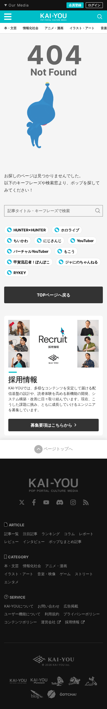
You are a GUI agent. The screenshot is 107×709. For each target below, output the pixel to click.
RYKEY (19, 272)
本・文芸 (11, 566)
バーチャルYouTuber (31, 251)
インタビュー (34, 541)
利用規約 (52, 614)
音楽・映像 (46, 574)
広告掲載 (71, 606)
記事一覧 (11, 533)
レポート (86, 533)
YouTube (46, 502)
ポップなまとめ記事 (65, 541)
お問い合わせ (48, 606)
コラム (69, 533)
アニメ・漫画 (56, 566)
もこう (69, 251)
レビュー (11, 541)
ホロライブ (69, 230)
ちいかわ (20, 240)
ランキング (51, 533)
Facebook (34, 502)
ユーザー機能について (22, 614)
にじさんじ (52, 240)
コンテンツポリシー (20, 622)
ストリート (84, 574)
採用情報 (72, 622)
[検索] (99, 16)
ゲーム (65, 574)
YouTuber (85, 240)
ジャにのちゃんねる (81, 262)
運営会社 (48, 622)
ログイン (94, 5)
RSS (86, 502)
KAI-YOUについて (19, 606)
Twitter (22, 502)
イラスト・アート (18, 574)
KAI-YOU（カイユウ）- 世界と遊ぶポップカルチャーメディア (53, 17)
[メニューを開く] (7, 16)
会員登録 (75, 5)
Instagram (73, 502)
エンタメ (11, 582)
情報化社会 (32, 566)
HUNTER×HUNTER (29, 230)
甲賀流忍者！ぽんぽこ (31, 262)
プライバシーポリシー (81, 614)
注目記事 (30, 533)
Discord (59, 502)
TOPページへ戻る (53, 294)
